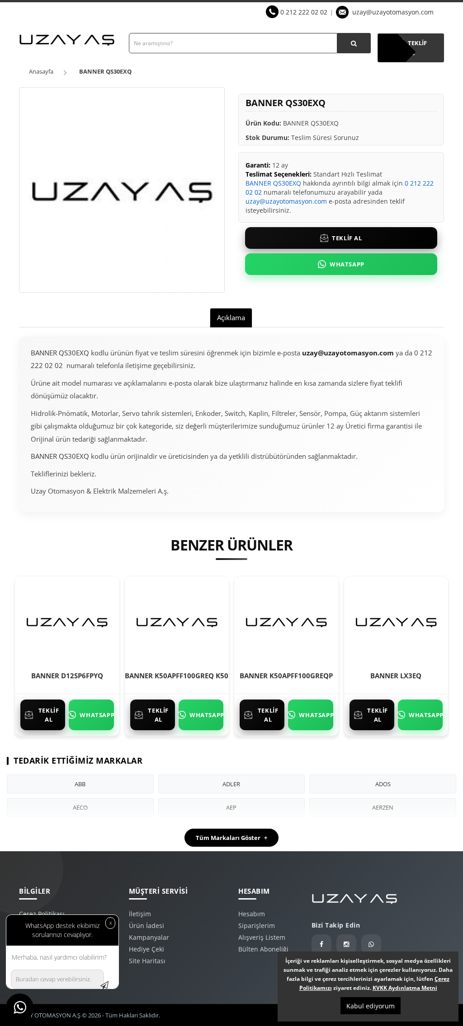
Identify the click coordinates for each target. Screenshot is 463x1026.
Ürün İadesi (146, 925)
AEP (231, 807)
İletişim (140, 913)
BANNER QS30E (167, 517)
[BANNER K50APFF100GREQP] (286, 621)
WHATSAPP (347, 264)
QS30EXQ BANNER (215, 517)
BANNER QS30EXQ (105, 71)
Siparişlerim (256, 925)
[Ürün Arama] (354, 43)
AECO (80, 807)
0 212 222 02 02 (303, 12)
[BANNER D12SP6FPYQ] (67, 621)
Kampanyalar (149, 937)
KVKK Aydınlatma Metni (405, 988)
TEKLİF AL (347, 238)
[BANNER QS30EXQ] (122, 190)
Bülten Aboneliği (263, 949)
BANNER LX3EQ (395, 675)
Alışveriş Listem (261, 937)
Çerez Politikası (42, 913)
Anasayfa (41, 71)
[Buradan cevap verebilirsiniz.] (109, 981)
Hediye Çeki (146, 949)
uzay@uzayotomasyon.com (393, 12)
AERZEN (382, 807)
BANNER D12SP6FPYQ (67, 675)
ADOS (383, 784)
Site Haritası (147, 960)
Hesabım (251, 913)
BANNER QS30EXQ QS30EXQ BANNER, (95, 517)
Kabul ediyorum (370, 1006)
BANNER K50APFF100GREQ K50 (176, 675)
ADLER (231, 784)
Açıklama (231, 317)
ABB (80, 784)
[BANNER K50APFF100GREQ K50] (177, 621)
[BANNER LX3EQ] (396, 621)
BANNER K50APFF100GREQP (286, 675)
